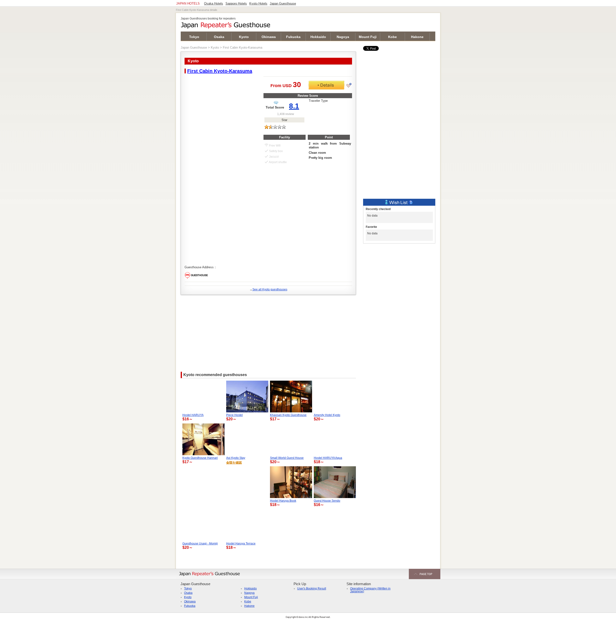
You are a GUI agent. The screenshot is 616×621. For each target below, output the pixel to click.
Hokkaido (318, 37)
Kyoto (244, 37)
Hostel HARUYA (193, 415)
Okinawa (269, 37)
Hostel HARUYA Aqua (328, 458)
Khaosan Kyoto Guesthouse (288, 415)
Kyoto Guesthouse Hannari (200, 458)
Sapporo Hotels (236, 3)
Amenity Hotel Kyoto (327, 415)
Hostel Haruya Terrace (241, 543)
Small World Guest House (287, 458)
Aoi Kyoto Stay (235, 458)
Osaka (219, 37)
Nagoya (343, 37)
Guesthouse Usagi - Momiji (200, 543)
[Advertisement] (268, 331)
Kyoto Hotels (258, 3)
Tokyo (194, 37)
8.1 (294, 106)
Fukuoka (293, 37)
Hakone (417, 37)
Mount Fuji (368, 37)
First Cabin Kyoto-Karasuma (219, 71)
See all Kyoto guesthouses (269, 289)
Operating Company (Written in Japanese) (370, 590)
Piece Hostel (234, 415)
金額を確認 (234, 462)
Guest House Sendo (327, 500)
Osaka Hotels (213, 3)
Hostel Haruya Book (283, 500)
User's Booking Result (311, 588)
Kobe (392, 37)
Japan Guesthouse (194, 47)
